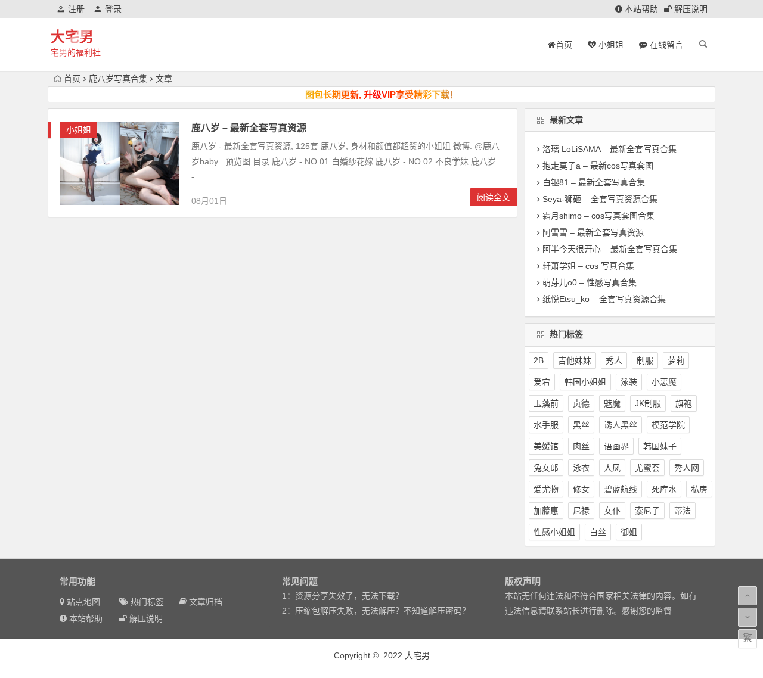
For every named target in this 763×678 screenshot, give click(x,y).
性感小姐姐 (554, 532)
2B (539, 360)
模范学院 (668, 425)
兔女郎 (546, 467)
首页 (72, 78)
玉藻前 (546, 403)
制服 (645, 360)
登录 (113, 9)
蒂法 (682, 510)
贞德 (581, 403)
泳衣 (581, 467)
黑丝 (581, 425)
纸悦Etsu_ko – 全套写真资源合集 (604, 299)
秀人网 (686, 467)
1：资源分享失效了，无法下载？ (343, 596)
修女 (581, 489)
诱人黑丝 (620, 425)
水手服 (546, 425)
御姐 (629, 532)
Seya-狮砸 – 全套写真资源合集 (599, 199)
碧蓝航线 (620, 489)
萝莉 (676, 360)
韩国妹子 (660, 446)
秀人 (614, 360)
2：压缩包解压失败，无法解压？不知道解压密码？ (376, 610)
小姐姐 (78, 130)
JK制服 (648, 403)
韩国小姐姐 (585, 382)
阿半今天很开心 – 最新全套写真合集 (609, 249)
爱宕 (542, 382)
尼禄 (581, 510)
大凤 (612, 467)
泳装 (629, 382)
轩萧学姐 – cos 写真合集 (588, 265)
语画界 (616, 446)
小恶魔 (664, 382)
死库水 (664, 489)
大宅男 (72, 37)
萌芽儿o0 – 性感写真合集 (589, 282)
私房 (699, 489)
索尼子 (647, 510)
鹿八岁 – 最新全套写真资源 (248, 128)
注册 (76, 9)
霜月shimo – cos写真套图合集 (598, 215)
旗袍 (683, 403)
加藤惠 (546, 510)
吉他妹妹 (574, 360)
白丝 (598, 532)
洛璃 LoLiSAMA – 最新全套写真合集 (609, 149)
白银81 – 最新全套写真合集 (593, 182)
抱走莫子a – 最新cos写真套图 (597, 165)
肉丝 (581, 446)
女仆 (612, 510)
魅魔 (612, 403)
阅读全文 (493, 197)
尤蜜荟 (647, 467)
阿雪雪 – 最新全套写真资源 (593, 232)
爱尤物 (546, 489)
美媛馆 (546, 446)
